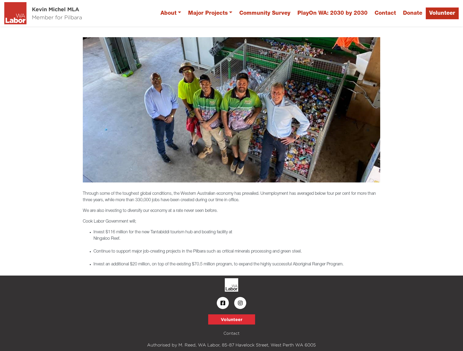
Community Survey (264, 13)
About (168, 13)
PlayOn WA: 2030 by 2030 (332, 13)
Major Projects (208, 13)
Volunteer (442, 13)
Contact (385, 13)
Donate (412, 13)
